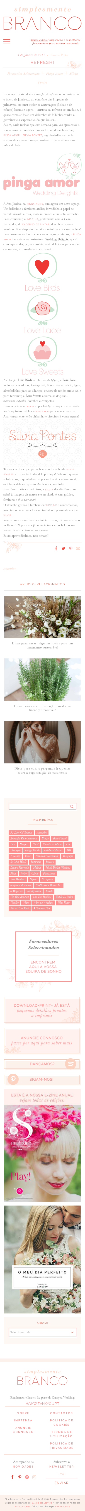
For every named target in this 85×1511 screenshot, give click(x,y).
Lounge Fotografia (19, 867)
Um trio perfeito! (42, 896)
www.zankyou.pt (42, 1404)
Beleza (45, 838)
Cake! (35, 844)
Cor (68, 844)
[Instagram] (34, 1476)
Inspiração (36, 861)
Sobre (23, 1413)
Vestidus (14, 902)
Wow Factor (64, 902)
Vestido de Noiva (64, 896)
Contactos (61, 1413)
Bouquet (24, 844)
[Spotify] (27, 1476)
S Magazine (16, 891)
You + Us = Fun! (19, 908)
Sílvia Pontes (32, 135)
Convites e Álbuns (52, 844)
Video (26, 902)
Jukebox (50, 861)
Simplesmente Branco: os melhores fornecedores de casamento (42, 18)
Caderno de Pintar (35, 224)
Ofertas (35, 873)
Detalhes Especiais (53, 850)
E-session (15, 856)
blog (30, 406)
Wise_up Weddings (43, 902)
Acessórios (42, 832)
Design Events (32, 850)
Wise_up (32, 219)
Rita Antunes (23, 1507)
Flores (28, 856)
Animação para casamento (23, 838)
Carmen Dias (62, 1507)
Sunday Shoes (34, 891)
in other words (18, 861)
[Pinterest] (19, 1476)
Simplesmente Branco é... (49, 885)
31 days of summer (21, 832)
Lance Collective (42, 1503)
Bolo (12, 844)
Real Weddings (17, 879)
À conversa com (41, 908)
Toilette (49, 891)
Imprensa (23, 1420)
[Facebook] (12, 1476)
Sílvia (49, 489)
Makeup (37, 867)
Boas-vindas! (60, 838)
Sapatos (33, 879)
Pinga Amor (54, 73)
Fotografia (68, 856)
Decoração (15, 850)
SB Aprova (47, 879)
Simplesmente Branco (21, 885)
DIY (69, 850)
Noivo (24, 873)
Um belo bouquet (19, 896)
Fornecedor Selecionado (23, 73)
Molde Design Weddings (58, 867)
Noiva (13, 873)
